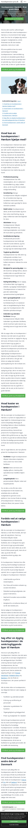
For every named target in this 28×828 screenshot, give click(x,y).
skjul (19, 101)
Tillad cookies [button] (14, 821)
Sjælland (14, 782)
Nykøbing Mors (14, 675)
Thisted (17, 673)
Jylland (24, 780)
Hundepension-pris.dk (9, 2)
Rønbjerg (4, 678)
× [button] (26, 813)
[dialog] (14, 820)
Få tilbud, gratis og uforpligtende (14, 19)
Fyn (4, 782)
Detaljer (20, 818)
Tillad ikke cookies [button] (14, 824)
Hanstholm (4, 675)
